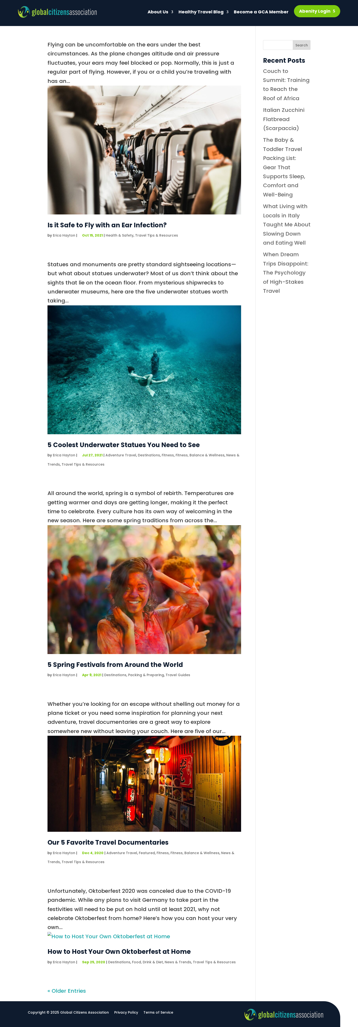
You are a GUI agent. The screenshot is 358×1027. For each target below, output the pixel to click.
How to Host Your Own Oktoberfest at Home (119, 951)
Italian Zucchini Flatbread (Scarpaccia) (283, 119)
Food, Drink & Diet (147, 962)
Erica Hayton (64, 235)
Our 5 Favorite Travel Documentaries (108, 842)
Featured (147, 852)
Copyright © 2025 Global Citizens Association (68, 1013)
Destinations (149, 455)
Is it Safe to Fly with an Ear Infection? (107, 225)
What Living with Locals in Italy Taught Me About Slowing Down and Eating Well (287, 225)
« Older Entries (66, 991)
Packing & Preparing (146, 675)
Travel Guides (178, 675)
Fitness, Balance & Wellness (200, 455)
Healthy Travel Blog (201, 12)
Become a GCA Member (261, 12)
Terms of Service (158, 1013)
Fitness (168, 455)
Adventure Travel (120, 455)
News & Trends (178, 962)
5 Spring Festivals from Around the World (115, 664)
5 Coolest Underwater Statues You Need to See (123, 445)
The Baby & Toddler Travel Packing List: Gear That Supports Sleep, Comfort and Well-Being (284, 167)
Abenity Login (314, 11)
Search (301, 45)
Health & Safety (119, 235)
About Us (158, 12)
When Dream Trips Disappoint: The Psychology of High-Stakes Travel (285, 273)
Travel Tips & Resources (156, 235)
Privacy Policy (126, 1013)
